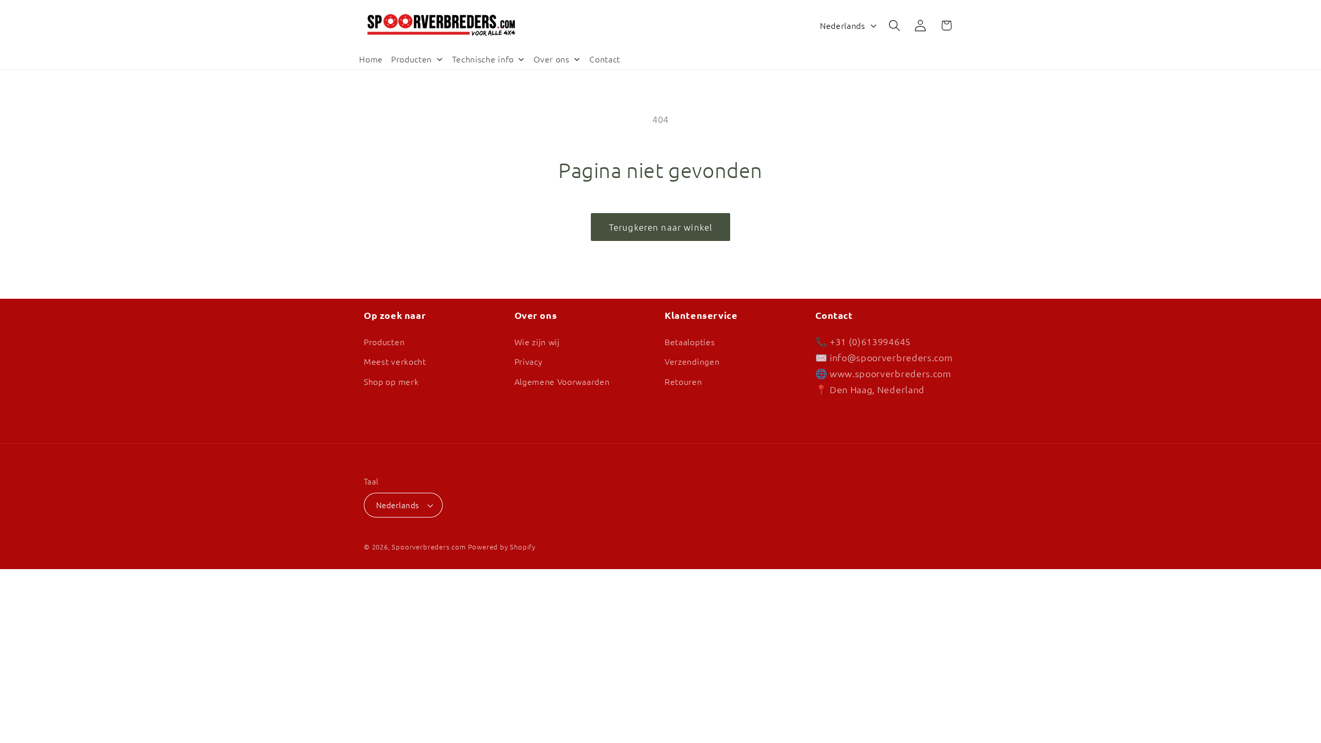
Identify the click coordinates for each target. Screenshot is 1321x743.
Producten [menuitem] (411, 58)
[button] (894, 25)
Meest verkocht (395, 361)
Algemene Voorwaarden (562, 381)
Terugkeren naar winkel (660, 227)
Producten (384, 341)
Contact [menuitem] (604, 58)
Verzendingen (692, 361)
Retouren (683, 381)
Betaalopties (690, 341)
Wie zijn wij (537, 341)
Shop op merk (391, 381)
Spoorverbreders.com (428, 547)
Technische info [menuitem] (483, 58)
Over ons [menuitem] (552, 58)
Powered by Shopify (502, 547)
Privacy (528, 361)
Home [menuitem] (371, 58)
